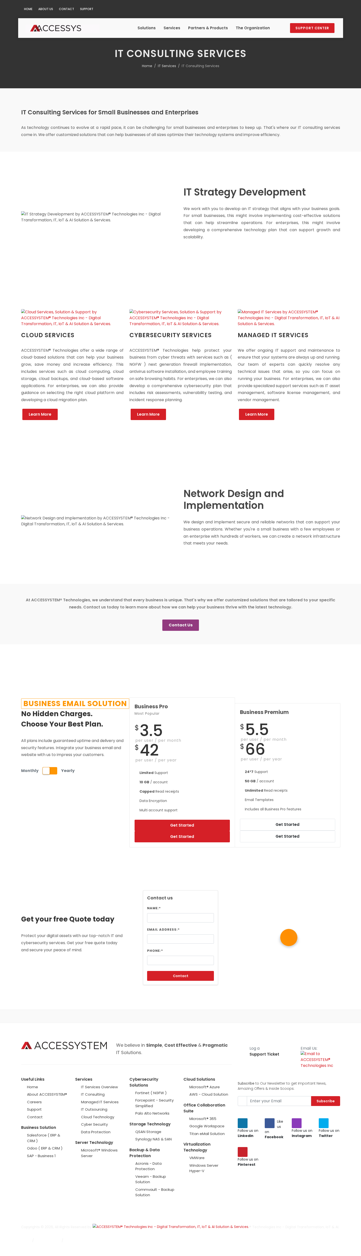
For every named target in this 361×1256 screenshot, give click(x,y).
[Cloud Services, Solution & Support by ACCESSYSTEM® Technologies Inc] (72, 318)
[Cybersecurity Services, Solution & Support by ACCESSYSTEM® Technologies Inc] (180, 318)
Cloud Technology (97, 1117)
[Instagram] (296, 9)
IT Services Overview (99, 1087)
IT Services (167, 65)
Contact (66, 9)
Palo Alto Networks (152, 1113)
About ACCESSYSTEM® (47, 1094)
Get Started (182, 825)
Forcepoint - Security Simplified (154, 1103)
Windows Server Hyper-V (203, 1168)
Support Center (312, 28)
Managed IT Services (273, 335)
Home (28, 9)
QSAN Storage (148, 1131)
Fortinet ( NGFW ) (151, 1092)
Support (86, 9)
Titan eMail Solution (207, 1133)
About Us (45, 9)
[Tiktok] (325, 9)
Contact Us (181, 625)
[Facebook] (286, 9)
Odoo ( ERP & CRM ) (45, 1148)
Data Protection (96, 1132)
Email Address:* (163, 929)
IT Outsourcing (94, 1109)
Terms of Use (47, 1240)
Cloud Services (47, 335)
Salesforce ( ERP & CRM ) (43, 1138)
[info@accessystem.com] (335, 9)
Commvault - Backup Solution (154, 1192)
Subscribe (326, 1101)
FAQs (25, 1240)
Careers (34, 1102)
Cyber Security (94, 1124)
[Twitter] (306, 9)
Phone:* (155, 950)
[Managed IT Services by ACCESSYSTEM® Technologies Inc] (289, 318)
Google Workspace (206, 1126)
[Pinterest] (315, 9)
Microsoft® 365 (202, 1118)
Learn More (40, 414)
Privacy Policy (77, 1240)
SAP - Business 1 (41, 1155)
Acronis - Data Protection (148, 1166)
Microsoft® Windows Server (99, 1153)
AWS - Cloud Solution (208, 1094)
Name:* (154, 908)
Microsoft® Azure (204, 1087)
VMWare (197, 1157)
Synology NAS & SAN (153, 1139)
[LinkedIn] (276, 9)
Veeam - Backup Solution (150, 1179)
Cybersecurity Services (170, 335)
